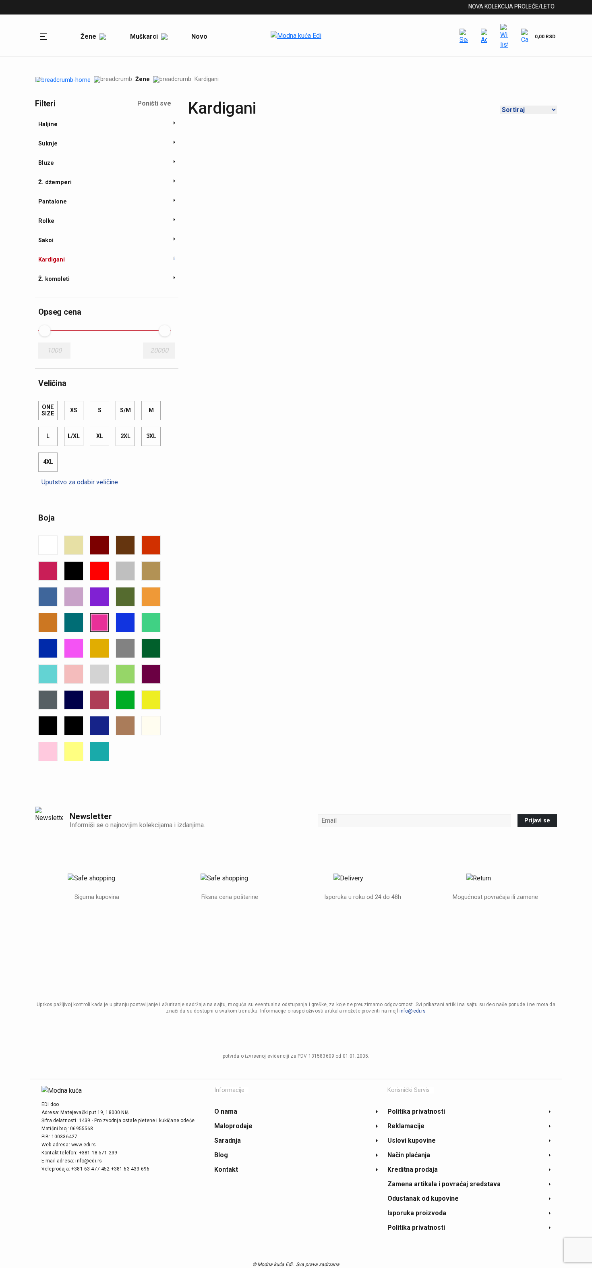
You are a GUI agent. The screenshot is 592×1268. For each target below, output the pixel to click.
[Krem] (151, 725)
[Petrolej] (73, 622)
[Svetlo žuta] (73, 751)
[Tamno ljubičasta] (151, 674)
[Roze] (73, 648)
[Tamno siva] (48, 700)
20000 (159, 350)
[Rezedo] (151, 622)
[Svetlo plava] (48, 674)
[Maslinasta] (125, 596)
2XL (125, 436)
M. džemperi (93, 7)
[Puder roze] (48, 751)
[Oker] (48, 622)
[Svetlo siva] (99, 674)
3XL (151, 436)
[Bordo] (99, 545)
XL (99, 436)
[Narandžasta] (151, 596)
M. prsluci (137, 7)
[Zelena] (125, 700)
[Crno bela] (48, 725)
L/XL (74, 436)
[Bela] (48, 545)
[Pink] (99, 622)
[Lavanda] (73, 596)
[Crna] (73, 571)
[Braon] (125, 545)
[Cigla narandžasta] (151, 545)
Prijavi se (537, 820)
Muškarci (49, 7)
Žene (142, 79)
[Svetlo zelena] (125, 674)
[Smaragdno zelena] (151, 648)
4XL (48, 462)
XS (73, 410)
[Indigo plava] (99, 725)
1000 (54, 350)
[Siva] (125, 648)
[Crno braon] (73, 725)
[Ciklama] (48, 571)
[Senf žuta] (99, 648)
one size (47, 410)
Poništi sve (154, 103)
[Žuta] (151, 700)
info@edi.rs (412, 1011)
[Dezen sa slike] (125, 571)
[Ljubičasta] (99, 596)
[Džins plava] (48, 596)
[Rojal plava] (48, 648)
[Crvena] (99, 571)
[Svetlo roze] (73, 674)
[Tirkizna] (99, 751)
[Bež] (73, 545)
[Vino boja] (99, 700)
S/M (125, 410)
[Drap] (151, 571)
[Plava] (125, 622)
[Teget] (73, 700)
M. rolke (175, 7)
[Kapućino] (125, 725)
